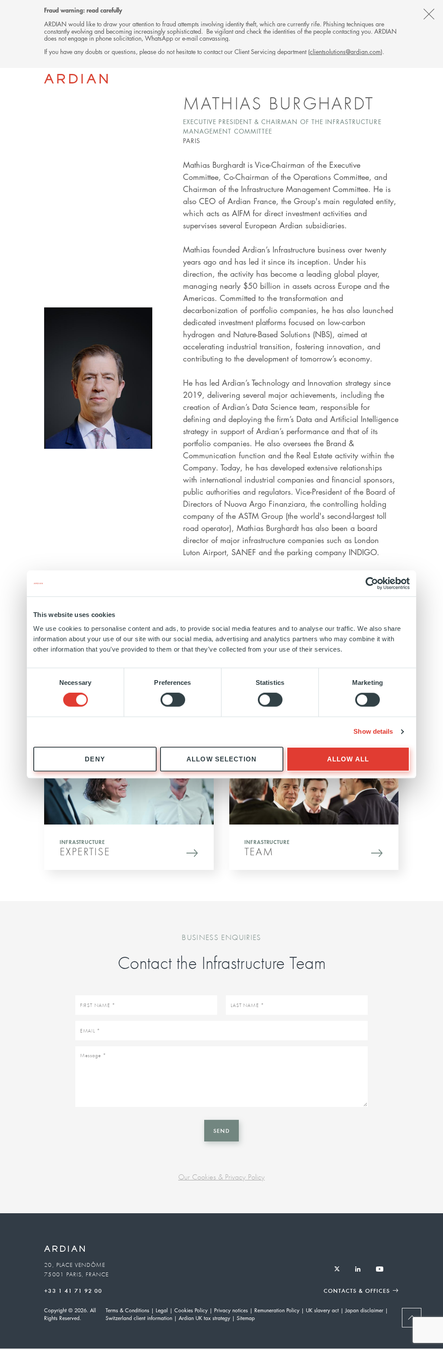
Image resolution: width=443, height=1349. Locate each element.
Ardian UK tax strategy (204, 1318)
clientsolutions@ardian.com (345, 51)
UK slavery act (322, 1310)
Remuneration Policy (276, 1310)
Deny (95, 759)
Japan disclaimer (364, 1310)
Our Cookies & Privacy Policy (221, 1176)
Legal (162, 1310)
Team (258, 851)
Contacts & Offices (357, 1290)
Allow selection (221, 759)
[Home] (76, 78)
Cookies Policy (191, 1310)
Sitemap (246, 1318)
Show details (373, 731)
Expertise (85, 851)
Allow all (348, 759)
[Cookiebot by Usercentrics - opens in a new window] (372, 583)
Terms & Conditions (127, 1310)
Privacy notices (231, 1310)
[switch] (173, 700)
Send (221, 1130)
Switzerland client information (139, 1318)
